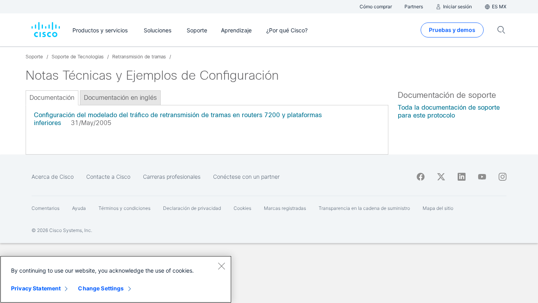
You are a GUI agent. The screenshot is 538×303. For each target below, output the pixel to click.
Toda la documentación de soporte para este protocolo (449, 111)
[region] (116, 279)
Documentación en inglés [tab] (120, 97)
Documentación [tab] (52, 97)
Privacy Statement (36, 288)
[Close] (221, 266)
